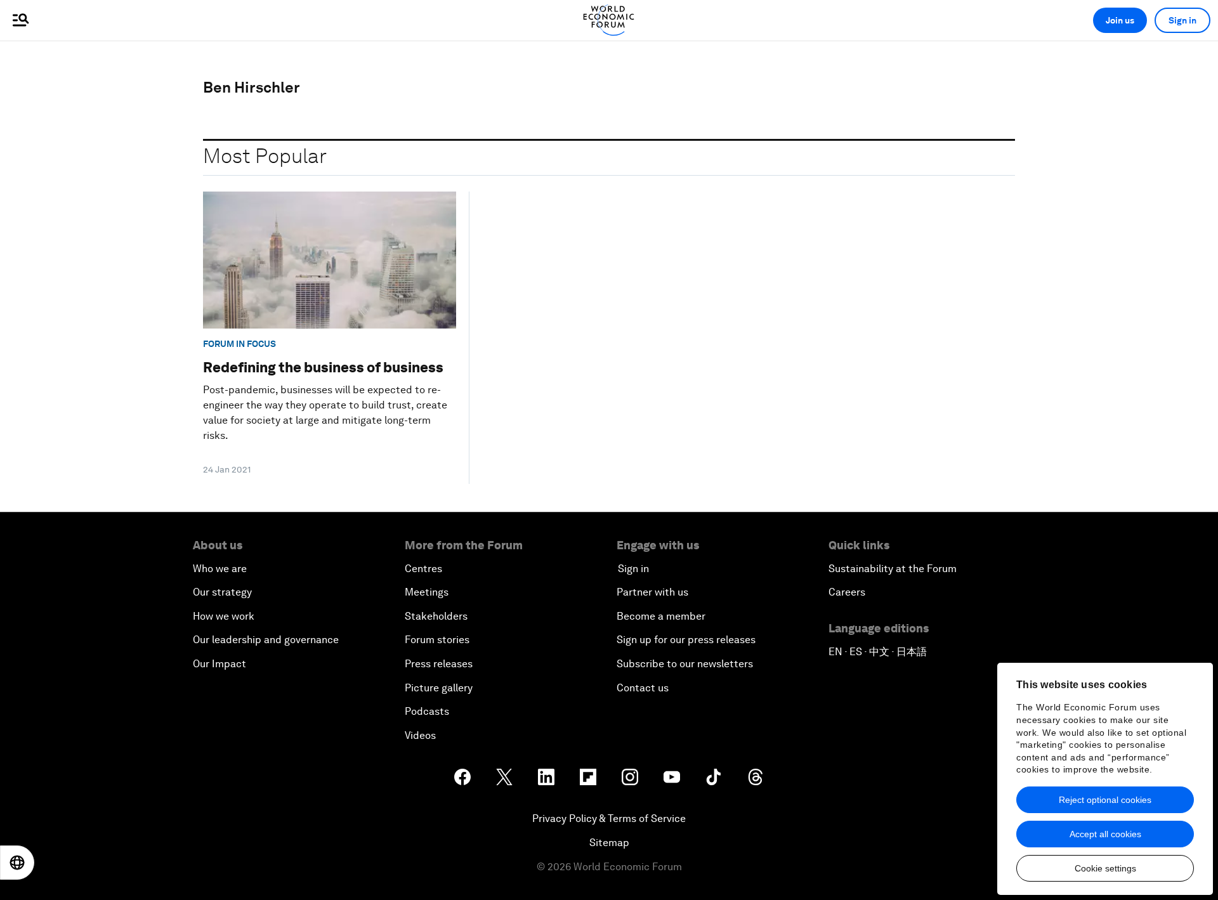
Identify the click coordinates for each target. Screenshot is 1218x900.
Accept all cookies (1105, 834)
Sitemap (609, 843)
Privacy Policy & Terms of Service (609, 818)
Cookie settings (1105, 868)
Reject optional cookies (1105, 800)
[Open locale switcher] (17, 862)
